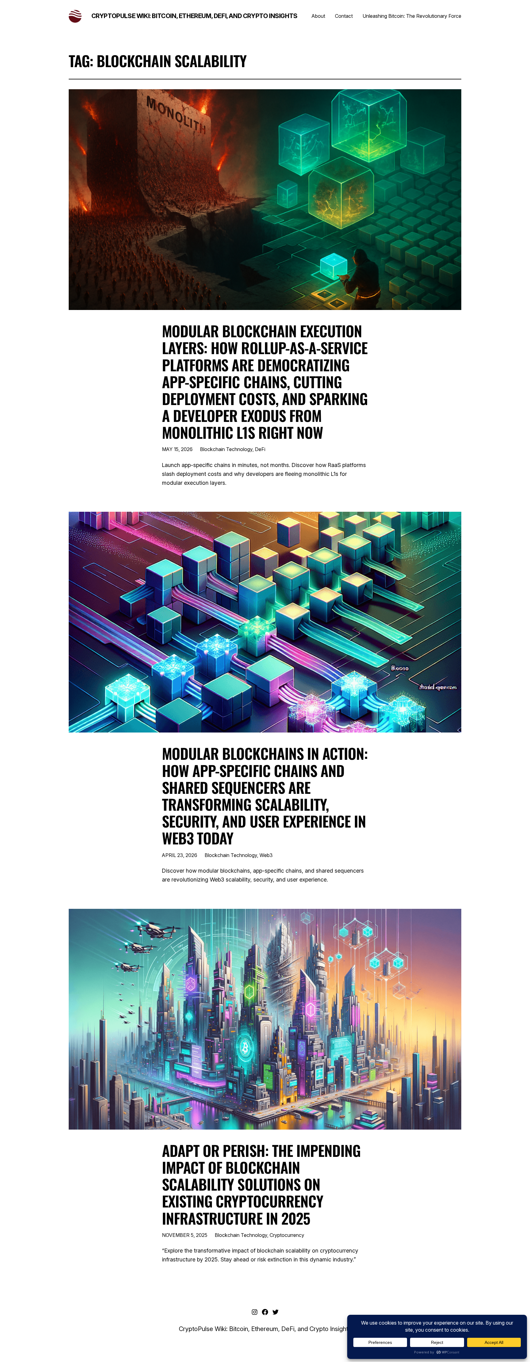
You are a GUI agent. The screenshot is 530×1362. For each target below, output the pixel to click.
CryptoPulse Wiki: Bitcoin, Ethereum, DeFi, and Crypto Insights (194, 16)
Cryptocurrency (287, 1235)
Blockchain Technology (226, 449)
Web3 (266, 855)
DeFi (260, 449)
